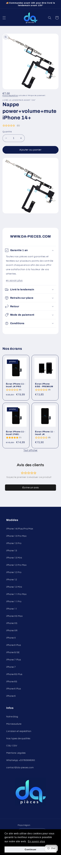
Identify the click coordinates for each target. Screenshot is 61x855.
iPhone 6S (11, 681)
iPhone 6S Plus (14, 674)
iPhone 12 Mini (14, 587)
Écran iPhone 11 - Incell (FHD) (15, 432)
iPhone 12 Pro (13, 572)
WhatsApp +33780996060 (20, 760)
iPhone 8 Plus (13, 645)
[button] (4, 17)
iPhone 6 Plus (13, 689)
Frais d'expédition (10, 95)
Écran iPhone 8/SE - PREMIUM (44, 385)
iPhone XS (11, 623)
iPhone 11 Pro (13, 601)
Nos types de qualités (18, 738)
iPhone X (11, 638)
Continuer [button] (30, 849)
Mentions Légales (16, 753)
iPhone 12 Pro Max (16, 565)
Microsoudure (13, 724)
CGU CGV (11, 746)
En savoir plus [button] (36, 841)
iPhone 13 (11, 550)
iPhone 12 (11, 579)
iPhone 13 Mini (14, 558)
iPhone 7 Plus (13, 660)
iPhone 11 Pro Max (16, 594)
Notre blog (12, 717)
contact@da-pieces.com (20, 767)
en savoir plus (14, 280)
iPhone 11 (11, 609)
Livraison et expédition (18, 731)
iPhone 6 (11, 696)
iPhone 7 (11, 667)
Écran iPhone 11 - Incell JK (44, 432)
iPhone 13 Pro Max (16, 536)
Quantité (7, 132)
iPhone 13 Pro (13, 543)
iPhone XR (12, 630)
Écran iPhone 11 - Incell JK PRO (15, 385)
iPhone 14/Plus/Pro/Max (19, 529)
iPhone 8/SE (13, 652)
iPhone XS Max (14, 616)
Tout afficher (30, 450)
